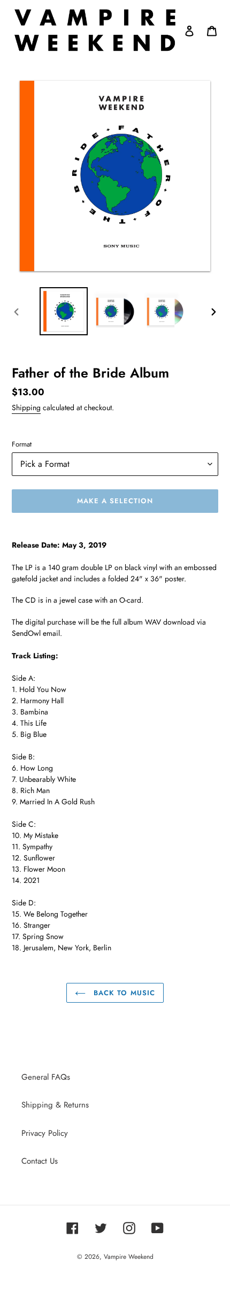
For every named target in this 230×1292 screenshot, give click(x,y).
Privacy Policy (44, 1133)
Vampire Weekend (129, 1257)
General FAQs (45, 1077)
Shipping (26, 407)
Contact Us (39, 1161)
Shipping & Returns (55, 1105)
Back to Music (123, 993)
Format (22, 444)
